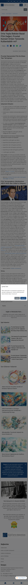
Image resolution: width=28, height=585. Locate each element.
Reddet (17, 298)
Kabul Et (23, 298)
